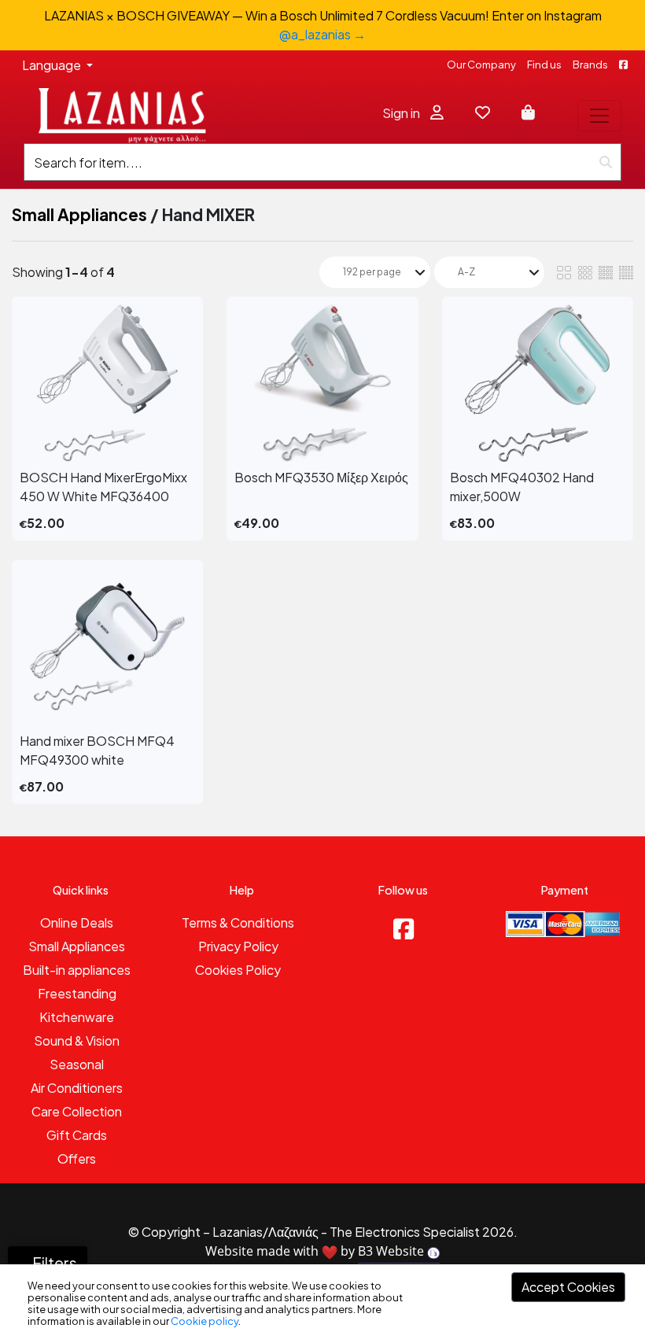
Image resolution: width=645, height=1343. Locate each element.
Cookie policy (204, 1321)
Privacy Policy (238, 946)
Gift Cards (76, 1135)
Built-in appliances (77, 969)
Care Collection (76, 1111)
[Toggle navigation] (599, 115)
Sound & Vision (77, 1040)
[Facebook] (403, 928)
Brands (590, 64)
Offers (76, 1158)
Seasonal (77, 1064)
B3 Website (392, 1251)
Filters (53, 1262)
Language (52, 65)
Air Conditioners (77, 1087)
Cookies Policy (238, 969)
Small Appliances (79, 214)
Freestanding (77, 993)
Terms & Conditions (238, 922)
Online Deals (76, 922)
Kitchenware (76, 1017)
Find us (544, 64)
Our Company (481, 64)
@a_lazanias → (322, 34)
